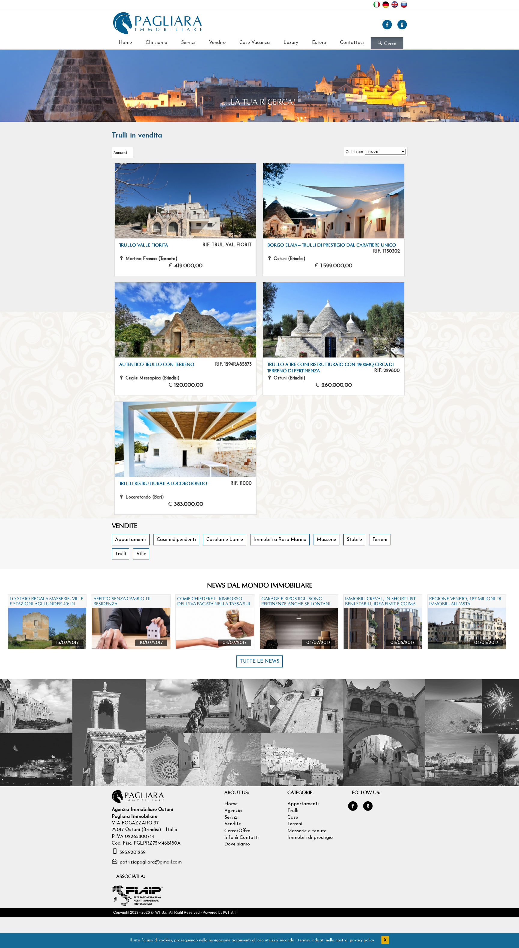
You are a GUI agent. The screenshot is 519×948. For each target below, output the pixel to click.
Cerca (387, 43)
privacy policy (362, 940)
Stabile (354, 539)
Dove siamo (237, 844)
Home (125, 42)
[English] (395, 6)
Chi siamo (156, 42)
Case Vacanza (254, 42)
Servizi (188, 42)
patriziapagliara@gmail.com (151, 862)
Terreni (379, 539)
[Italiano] (377, 6)
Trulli (120, 554)
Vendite (217, 42)
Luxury (291, 42)
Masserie (326, 539)
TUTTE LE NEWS (259, 661)
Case (292, 817)
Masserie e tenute (306, 831)
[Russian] (404, 6)
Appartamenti (130, 539)
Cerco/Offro (237, 831)
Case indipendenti (176, 539)
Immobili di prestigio (310, 837)
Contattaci (352, 42)
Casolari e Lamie (224, 539)
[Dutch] (386, 6)
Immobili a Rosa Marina (279, 539)
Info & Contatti (241, 837)
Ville (141, 554)
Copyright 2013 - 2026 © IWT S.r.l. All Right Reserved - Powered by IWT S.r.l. (175, 912)
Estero (319, 42)
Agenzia (233, 810)
